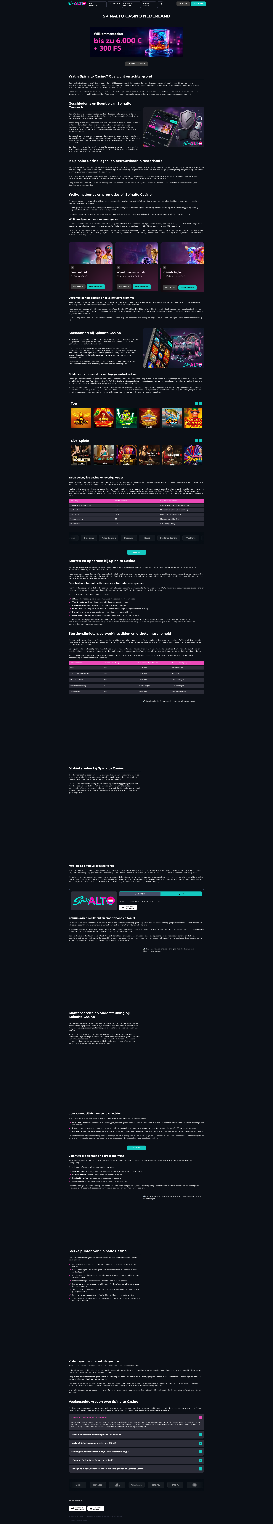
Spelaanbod (114, 4)
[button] (81, 418)
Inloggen (183, 4)
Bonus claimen (95, 287)
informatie (78, 287)
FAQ (160, 4)
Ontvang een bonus (136, 64)
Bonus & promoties (94, 5)
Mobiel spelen (146, 5)
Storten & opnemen (127, 5)
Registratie (198, 4)
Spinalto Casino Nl (75, 1500)
